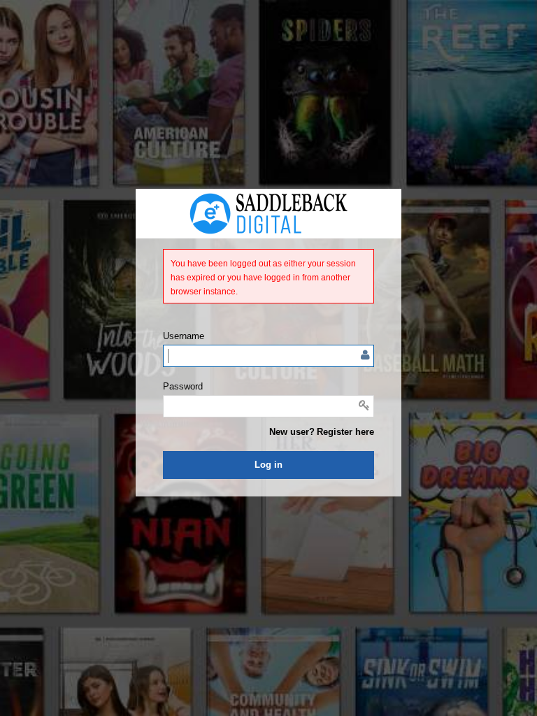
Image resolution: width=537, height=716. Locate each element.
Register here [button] (345, 432)
